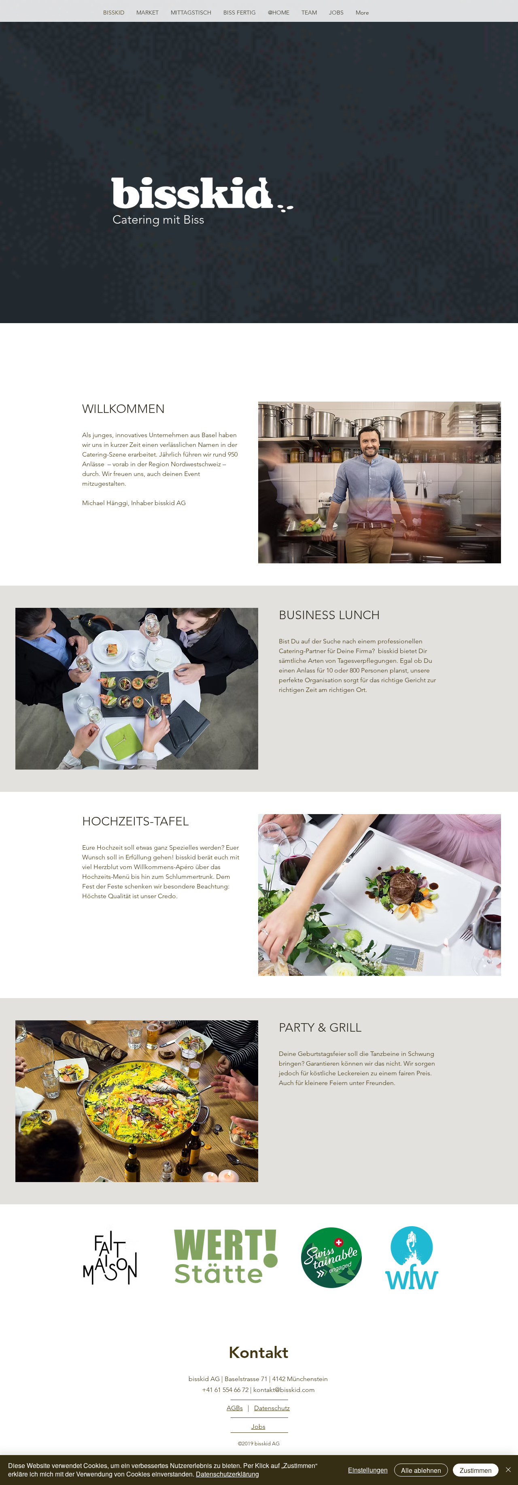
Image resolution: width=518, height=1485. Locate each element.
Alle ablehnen (421, 1470)
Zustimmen (476, 1470)
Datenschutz (272, 1408)
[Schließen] (508, 1470)
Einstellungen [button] (368, 1469)
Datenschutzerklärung (227, 1474)
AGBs (235, 1408)
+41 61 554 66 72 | (227, 1390)
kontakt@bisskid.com (284, 1390)
